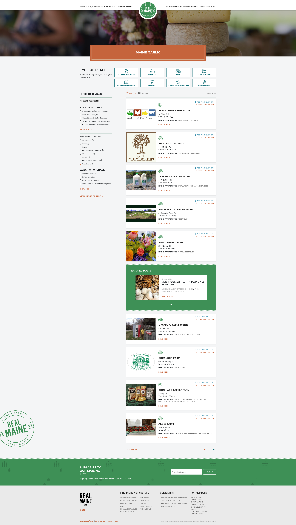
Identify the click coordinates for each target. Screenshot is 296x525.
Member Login (197, 505)
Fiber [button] (84, 144)
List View (132, 93)
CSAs (122, 506)
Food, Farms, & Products (91, 7)
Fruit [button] (84, 147)
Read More (163, 124)
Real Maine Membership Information (197, 499)
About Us (210, 7)
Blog (202, 7)
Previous (132, 450)
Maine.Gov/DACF (87, 521)
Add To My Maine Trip (205, 102)
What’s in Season (174, 7)
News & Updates (167, 506)
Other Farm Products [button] (91, 160)
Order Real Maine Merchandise (199, 513)
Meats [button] (85, 157)
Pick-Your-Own (127, 512)
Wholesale (145, 509)
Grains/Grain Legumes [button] (92, 150)
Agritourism (146, 506)
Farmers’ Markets (128, 501)
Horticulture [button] (88, 154)
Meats (143, 503)
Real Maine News (178, 292)
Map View (145, 93)
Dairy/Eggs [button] (87, 140)
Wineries (144, 498)
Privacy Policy (113, 521)
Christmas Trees (128, 498)
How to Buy (109, 7)
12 (209, 450)
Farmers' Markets (169, 289)
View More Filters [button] (91, 196)
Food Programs (190, 7)
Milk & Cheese (146, 501)
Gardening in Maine (185, 289)
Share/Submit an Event (170, 501)
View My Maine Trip (206, 105)
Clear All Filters (90, 101)
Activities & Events (125, 7)
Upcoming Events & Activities (173, 498)
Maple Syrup (126, 503)
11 (204, 450)
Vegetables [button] (87, 164)
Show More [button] (85, 129)
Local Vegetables (128, 509)
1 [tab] (171, 304)
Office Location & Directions (173, 503)
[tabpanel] (171, 285)
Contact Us (100, 521)
